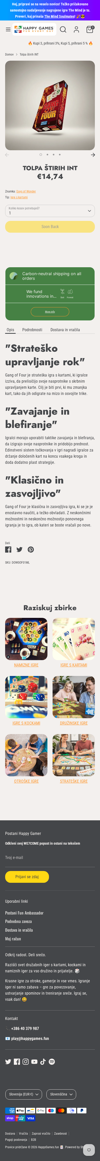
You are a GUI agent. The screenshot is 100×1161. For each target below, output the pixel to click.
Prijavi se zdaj (27, 876)
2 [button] (47, 154)
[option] (50, 105)
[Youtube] (34, 1062)
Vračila (23, 1133)
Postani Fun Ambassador (24, 913)
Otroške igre (26, 781)
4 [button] (60, 154)
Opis (10, 329)
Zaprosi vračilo (41, 1133)
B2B (33, 1140)
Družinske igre (74, 723)
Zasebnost (60, 1133)
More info (50, 311)
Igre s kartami (19, 197)
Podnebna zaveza (18, 921)
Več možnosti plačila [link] (50, 255)
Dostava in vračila (65, 329)
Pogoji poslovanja (16, 1140)
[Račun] (76, 27)
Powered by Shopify (77, 1147)
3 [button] (53, 154)
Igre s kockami (26, 723)
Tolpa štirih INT (29, 54)
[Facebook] (17, 1062)
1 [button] (40, 154)
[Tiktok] (43, 1062)
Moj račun (13, 939)
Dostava (10, 1133)
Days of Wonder (26, 191)
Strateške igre (74, 781)
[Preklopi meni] (6, 29)
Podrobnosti (32, 329)
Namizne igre (26, 665)
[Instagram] (26, 1062)
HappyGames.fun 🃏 (51, 1147)
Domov (9, 54)
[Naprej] (93, 154)
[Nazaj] (7, 154)
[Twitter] (8, 1062)
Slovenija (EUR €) (21, 1094)
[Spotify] (52, 1062)
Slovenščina (58, 1094)
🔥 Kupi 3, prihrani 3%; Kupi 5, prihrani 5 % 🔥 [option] (50, 43)
